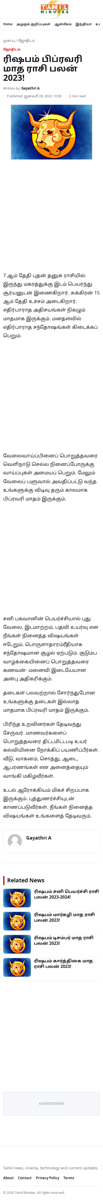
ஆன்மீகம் (63, 24)
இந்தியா (84, 24)
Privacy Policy (47, 1177)
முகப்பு (9, 40)
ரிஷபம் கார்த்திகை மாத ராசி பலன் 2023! (63, 964)
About (8, 1177)
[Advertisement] (51, 217)
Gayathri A (30, 88)
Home (7, 24)
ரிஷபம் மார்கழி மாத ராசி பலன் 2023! (64, 917)
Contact (25, 1177)
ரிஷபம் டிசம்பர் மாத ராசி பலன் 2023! (63, 940)
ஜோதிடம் (26, 40)
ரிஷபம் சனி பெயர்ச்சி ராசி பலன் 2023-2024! (66, 894)
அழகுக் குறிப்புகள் (33, 24)
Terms (68, 1177)
